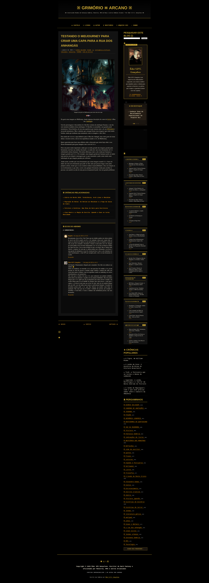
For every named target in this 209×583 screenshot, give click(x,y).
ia (93, 50)
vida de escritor (87, 52)
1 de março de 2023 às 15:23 (80, 236)
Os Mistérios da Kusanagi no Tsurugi (135, 216)
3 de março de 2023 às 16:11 (90, 262)
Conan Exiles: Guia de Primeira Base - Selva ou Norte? (136, 316)
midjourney (72, 52)
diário (128, 495)
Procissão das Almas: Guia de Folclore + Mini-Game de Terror (136, 175)
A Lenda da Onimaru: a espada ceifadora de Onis (136, 211)
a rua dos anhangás (133, 527)
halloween (129, 466)
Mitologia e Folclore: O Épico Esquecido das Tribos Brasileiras (136, 164)
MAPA (144, 159)
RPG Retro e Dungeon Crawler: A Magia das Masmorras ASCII (137, 283)
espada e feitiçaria (134, 463)
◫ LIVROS (86, 25)
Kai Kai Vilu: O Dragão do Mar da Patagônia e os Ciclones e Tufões (137, 258)
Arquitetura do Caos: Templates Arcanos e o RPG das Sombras (136, 288)
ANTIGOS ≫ (113, 324)
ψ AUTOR (97, 25)
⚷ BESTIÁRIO (108, 25)
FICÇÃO (89, 50)
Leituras (129, 459)
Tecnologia (130, 544)
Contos (128, 485)
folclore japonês (132, 498)
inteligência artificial (102, 50)
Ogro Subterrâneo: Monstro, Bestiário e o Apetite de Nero (135, 263)
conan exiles (130, 531)
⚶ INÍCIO (87, 324)
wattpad (128, 517)
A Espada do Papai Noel (134, 220)
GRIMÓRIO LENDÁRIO (133, 418)
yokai (127, 521)
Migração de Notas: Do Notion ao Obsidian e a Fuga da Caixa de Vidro (137, 335)
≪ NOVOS (61, 324)
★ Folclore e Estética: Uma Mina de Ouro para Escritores (85, 208)
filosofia (129, 473)
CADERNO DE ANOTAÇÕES (134, 408)
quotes (128, 453)
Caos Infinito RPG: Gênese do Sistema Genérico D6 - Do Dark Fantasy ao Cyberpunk (136, 294)
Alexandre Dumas (132, 482)
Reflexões (129, 446)
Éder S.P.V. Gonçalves (74, 262)
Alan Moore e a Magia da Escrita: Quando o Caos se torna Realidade (137, 235)
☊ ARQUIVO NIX (122, 25)
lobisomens (64, 52)
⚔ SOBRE (134, 25)
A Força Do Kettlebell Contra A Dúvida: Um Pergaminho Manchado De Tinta (137, 246)
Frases (128, 456)
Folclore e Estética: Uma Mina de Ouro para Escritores (137, 341)
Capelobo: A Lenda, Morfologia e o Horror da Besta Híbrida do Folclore (135, 382)
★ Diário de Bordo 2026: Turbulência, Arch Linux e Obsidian (86, 197)
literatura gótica (133, 514)
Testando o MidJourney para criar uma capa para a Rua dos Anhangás (86, 40)
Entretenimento (131, 488)
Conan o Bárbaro (132, 524)
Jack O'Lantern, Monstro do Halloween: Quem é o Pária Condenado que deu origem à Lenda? (135, 270)
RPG (126, 541)
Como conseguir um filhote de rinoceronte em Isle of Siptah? (136, 311)
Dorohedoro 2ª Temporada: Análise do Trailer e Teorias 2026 (137, 306)
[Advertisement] (135, 139)
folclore (129, 430)
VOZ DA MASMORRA (132, 427)
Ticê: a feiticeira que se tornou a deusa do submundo (134, 374)
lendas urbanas (131, 534)
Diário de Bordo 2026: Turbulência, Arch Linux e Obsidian (137, 330)
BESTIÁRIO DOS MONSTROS (134, 440)
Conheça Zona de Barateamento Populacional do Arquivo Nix (136, 240)
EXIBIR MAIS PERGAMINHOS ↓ (135, 548)
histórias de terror (134, 507)
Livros (128, 469)
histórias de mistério (134, 502)
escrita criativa (132, 492)
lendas (128, 511)
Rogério (70, 236)
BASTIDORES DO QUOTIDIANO (135, 422)
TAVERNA (79, 52)
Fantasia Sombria (132, 434)
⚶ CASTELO (75, 25)
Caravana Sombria (132, 537)
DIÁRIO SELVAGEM (81, 50)
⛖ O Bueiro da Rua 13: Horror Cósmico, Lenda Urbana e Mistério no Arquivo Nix (135, 116)
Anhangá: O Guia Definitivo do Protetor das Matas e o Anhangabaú (137, 189)
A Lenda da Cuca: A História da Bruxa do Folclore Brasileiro (133, 366)
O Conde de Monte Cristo (135, 476)
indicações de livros (134, 437)
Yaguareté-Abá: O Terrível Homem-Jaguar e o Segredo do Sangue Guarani (137, 170)
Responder (71, 257)
